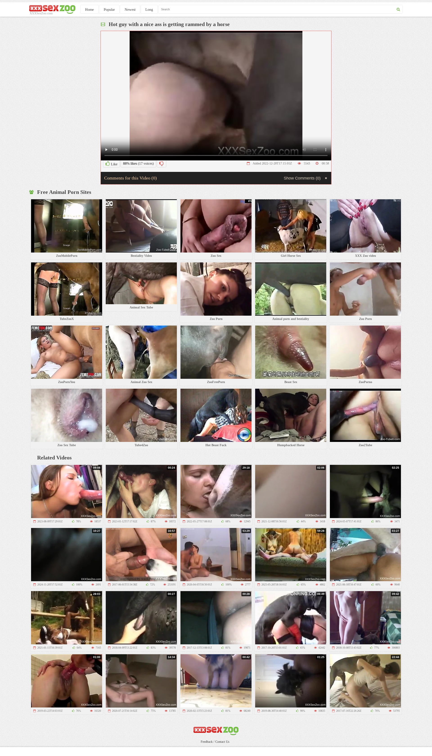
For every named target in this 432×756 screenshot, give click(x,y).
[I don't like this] (161, 163)
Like (113, 164)
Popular (109, 9)
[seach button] (398, 9)
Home (89, 9)
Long (149, 9)
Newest (130, 9)
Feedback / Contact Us (215, 741)
